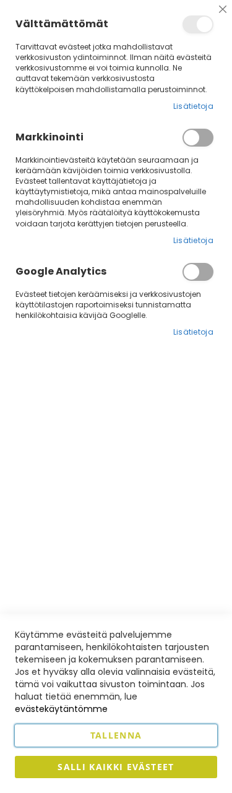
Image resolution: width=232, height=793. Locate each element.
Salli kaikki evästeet (116, 767)
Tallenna (116, 735)
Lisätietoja (193, 106)
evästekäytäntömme (61, 709)
